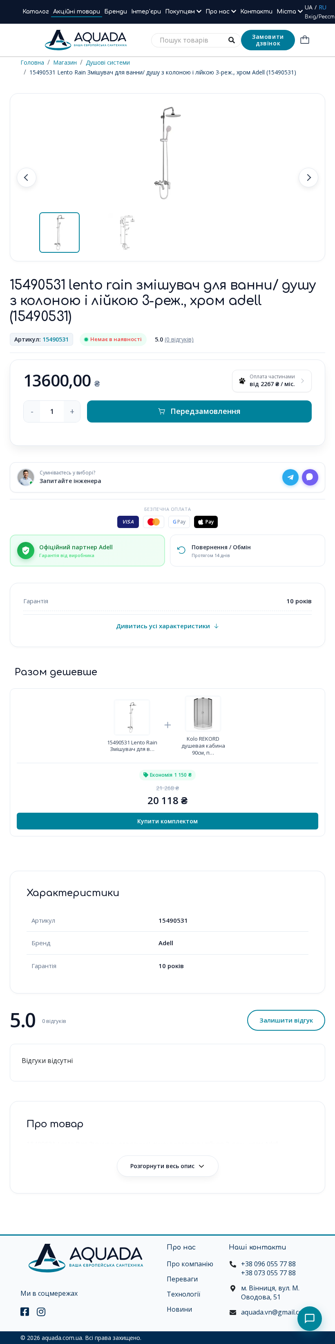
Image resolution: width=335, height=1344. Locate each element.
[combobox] (196, 40)
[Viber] (310, 477)
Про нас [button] (218, 12)
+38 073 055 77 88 (268, 1272)
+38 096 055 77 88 (268, 1263)
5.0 (174, 339)
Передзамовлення (205, 411)
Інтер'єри (146, 12)
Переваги (182, 1278)
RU (322, 7)
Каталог (35, 12)
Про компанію (190, 1263)
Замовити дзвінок (268, 40)
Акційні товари (76, 12)
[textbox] (196, 40)
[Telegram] (290, 477)
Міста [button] (287, 12)
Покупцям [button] (181, 12)
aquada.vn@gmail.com (274, 1312)
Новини (179, 1309)
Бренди (115, 12)
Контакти (256, 12)
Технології (183, 1294)
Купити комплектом (167, 821)
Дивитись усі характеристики (163, 626)
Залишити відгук (286, 1020)
